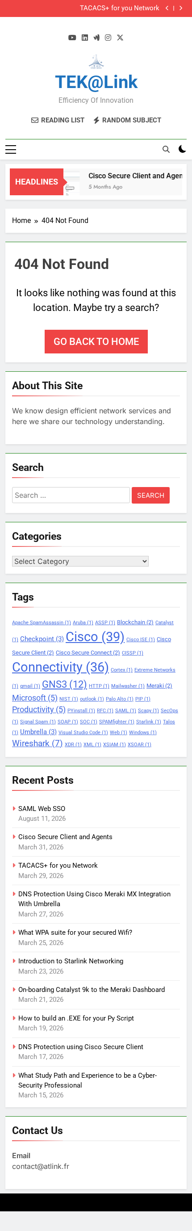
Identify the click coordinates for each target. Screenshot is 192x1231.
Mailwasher (128, 686)
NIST (68, 699)
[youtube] (72, 38)
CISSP (132, 653)
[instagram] (108, 38)
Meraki (159, 685)
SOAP (68, 722)
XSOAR (139, 745)
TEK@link (96, 81)
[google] (96, 38)
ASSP (105, 623)
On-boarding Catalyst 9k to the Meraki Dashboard (91, 990)
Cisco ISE (140, 640)
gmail (30, 686)
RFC (105, 711)
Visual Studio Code (83, 732)
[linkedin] (85, 38)
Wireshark (37, 743)
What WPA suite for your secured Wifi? (75, 933)
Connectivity (60, 667)
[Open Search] (166, 149)
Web (118, 732)
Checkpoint (42, 639)
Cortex (122, 670)
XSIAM (114, 745)
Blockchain (135, 622)
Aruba (83, 623)
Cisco (95, 636)
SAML (125, 711)
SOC (88, 722)
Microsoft (35, 697)
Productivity (39, 709)
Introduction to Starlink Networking (70, 961)
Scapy (148, 711)
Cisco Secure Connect (88, 652)
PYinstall (81, 711)
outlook (92, 699)
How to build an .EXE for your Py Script (76, 1018)
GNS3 (64, 684)
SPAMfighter (116, 722)
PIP (142, 699)
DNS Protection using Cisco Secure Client (80, 1047)
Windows (143, 732)
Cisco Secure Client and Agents (135, 176)
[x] (120, 38)
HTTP (99, 686)
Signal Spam (38, 722)
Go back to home (96, 341)
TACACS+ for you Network (119, 8)
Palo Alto (120, 699)
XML (92, 745)
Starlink (148, 722)
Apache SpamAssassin (41, 623)
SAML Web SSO (41, 809)
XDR (73, 745)
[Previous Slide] (167, 8)
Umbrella (38, 732)
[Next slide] (181, 8)
